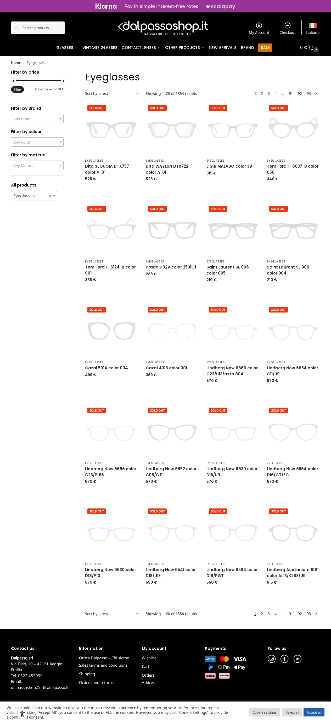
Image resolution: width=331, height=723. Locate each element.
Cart (145, 666)
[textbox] (37, 118)
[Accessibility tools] (22, 714)
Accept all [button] (314, 712)
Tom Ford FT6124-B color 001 (110, 270)
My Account (259, 32)
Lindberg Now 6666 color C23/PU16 (110, 472)
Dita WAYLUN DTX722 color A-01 (167, 169)
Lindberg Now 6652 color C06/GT (171, 472)
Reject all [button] (292, 712)
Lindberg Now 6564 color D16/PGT (232, 572)
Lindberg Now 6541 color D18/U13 (171, 572)
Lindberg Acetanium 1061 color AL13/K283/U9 (292, 572)
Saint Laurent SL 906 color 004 (288, 270)
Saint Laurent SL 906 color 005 (227, 270)
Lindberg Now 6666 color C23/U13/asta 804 (232, 371)
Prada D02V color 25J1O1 (171, 267)
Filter (17, 89)
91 (291, 93)
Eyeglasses (94, 160)
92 (300, 93)
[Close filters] (65, 72)
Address (149, 682)
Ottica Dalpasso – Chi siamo (104, 657)
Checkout (287, 32)
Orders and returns (96, 682)
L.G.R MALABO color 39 (229, 166)
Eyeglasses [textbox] (32, 196)
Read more (111, 190)
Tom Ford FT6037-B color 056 (292, 169)
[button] (310, 48)
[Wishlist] (130, 110)
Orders (148, 675)
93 (309, 93)
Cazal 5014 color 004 (106, 368)
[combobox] (37, 118)
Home (16, 62)
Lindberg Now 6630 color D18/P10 (110, 572)
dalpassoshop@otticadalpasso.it (40, 687)
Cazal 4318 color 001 (166, 368)
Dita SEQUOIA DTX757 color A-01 (107, 169)
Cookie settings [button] (265, 712)
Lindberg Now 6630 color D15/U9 (231, 472)
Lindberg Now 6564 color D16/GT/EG (292, 472)
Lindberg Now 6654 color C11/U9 (292, 371)
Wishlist (149, 657)
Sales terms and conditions (103, 665)
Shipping (87, 673)
